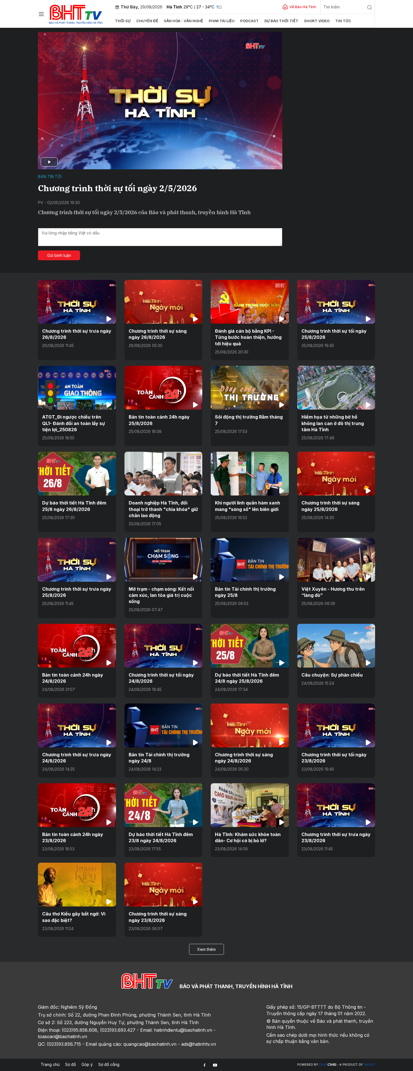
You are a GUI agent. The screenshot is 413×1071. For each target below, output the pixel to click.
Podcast (249, 21)
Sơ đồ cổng (108, 1064)
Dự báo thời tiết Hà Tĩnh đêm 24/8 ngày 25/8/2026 (247, 678)
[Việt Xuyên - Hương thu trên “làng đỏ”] (336, 560)
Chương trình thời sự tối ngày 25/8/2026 (334, 334)
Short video (317, 21)
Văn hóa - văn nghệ (183, 21)
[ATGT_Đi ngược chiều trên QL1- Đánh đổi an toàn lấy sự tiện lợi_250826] (77, 388)
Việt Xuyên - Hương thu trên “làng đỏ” (333, 592)
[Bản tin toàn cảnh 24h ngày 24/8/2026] (77, 646)
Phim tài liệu (222, 21)
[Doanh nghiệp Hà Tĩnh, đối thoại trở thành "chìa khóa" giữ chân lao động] (163, 473)
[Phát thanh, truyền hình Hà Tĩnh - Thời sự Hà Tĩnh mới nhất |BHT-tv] (76, 13)
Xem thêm (206, 949)
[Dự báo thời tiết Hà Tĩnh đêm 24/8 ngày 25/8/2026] (250, 646)
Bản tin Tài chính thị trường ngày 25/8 (245, 592)
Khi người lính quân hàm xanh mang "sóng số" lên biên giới (247, 506)
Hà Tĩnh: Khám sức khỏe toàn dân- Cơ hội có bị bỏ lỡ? (248, 837)
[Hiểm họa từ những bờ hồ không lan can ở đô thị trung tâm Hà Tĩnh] (336, 388)
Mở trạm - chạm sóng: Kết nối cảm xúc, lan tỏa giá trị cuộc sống (161, 595)
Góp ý (87, 1064)
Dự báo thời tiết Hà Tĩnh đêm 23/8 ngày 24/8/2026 (161, 837)
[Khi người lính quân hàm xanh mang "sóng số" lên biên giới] (250, 473)
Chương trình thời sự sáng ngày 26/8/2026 (158, 334)
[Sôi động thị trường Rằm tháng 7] (250, 388)
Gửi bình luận (59, 255)
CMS (327, 1065)
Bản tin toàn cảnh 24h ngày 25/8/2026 (159, 420)
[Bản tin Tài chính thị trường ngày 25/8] (250, 560)
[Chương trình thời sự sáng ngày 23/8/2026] (163, 884)
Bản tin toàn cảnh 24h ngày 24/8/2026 (72, 678)
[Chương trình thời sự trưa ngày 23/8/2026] (336, 805)
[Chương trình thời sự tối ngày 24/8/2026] (163, 646)
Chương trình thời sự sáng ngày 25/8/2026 (330, 506)
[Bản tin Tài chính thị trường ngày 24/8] (163, 725)
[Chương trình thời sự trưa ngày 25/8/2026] (77, 560)
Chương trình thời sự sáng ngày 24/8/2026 (244, 758)
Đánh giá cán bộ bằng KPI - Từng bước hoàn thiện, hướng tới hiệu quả (248, 337)
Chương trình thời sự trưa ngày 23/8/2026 (336, 837)
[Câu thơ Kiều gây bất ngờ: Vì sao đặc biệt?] (77, 884)
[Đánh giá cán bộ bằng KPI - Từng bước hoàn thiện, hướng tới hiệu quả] (250, 302)
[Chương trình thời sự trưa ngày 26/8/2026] (77, 302)
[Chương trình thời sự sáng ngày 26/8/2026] (163, 302)
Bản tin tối (50, 176)
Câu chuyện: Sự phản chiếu (332, 675)
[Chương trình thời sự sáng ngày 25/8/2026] (336, 473)
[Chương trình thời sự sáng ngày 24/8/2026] (250, 725)
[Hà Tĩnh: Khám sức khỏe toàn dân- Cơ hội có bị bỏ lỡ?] (250, 805)
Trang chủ (50, 1064)
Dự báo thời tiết (281, 21)
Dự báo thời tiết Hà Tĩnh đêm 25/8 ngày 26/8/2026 (74, 506)
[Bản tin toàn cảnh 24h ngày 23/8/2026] (77, 805)
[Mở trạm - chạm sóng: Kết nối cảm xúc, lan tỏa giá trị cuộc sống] (163, 560)
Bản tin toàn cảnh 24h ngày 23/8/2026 (72, 837)
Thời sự (123, 21)
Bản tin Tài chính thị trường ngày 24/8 (159, 758)
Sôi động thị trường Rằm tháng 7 (249, 420)
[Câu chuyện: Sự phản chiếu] (336, 646)
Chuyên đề (147, 21)
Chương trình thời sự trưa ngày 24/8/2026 (76, 758)
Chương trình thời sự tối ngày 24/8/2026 (161, 678)
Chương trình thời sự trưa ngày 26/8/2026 (76, 334)
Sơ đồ (70, 1064)
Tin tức (343, 21)
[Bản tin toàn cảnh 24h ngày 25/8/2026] (163, 388)
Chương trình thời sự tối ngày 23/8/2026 (334, 758)
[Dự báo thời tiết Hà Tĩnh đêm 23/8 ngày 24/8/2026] (163, 805)
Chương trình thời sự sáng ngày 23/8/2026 (158, 917)
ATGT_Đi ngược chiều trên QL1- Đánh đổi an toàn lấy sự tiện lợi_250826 (73, 423)
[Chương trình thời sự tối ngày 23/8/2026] (336, 725)
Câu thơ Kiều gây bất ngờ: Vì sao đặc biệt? (73, 917)
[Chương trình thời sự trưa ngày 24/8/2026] (77, 725)
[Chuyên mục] (41, 14)
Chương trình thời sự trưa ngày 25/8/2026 (76, 592)
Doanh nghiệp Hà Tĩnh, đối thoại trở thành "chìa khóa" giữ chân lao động (163, 509)
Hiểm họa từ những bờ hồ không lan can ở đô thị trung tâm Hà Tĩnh (332, 423)
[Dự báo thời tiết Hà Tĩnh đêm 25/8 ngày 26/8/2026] (77, 473)
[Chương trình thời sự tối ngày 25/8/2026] (336, 302)
